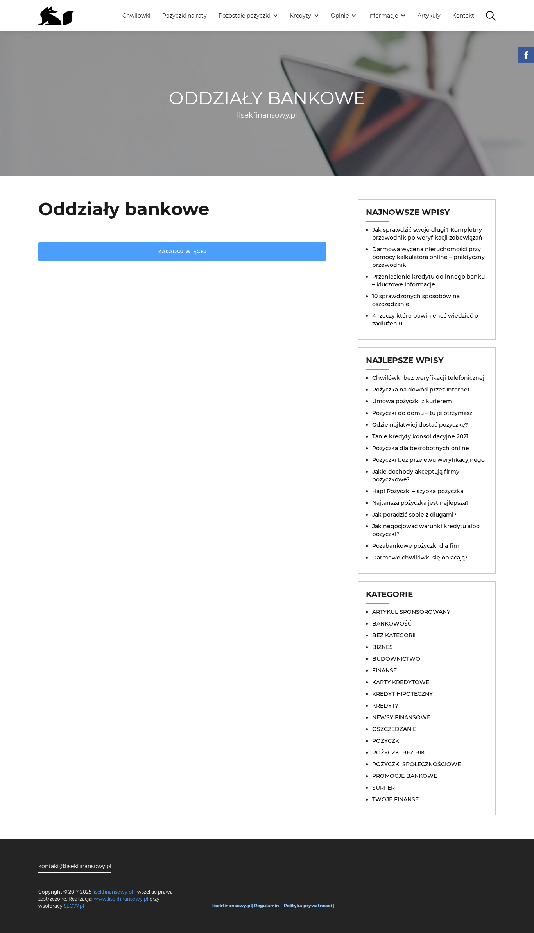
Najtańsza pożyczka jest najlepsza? (420, 502)
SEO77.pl (74, 906)
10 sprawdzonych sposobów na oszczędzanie (416, 300)
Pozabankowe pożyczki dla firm (417, 545)
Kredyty (385, 705)
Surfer (383, 787)
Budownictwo (396, 658)
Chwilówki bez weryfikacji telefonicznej (428, 377)
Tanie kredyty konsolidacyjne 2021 (420, 436)
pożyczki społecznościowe (416, 764)
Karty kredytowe (400, 682)
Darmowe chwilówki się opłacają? (420, 557)
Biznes (382, 647)
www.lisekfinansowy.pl (121, 899)
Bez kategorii (394, 635)
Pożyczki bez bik (398, 752)
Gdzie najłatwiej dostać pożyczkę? (420, 424)
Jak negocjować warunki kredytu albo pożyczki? (426, 530)
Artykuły (429, 15)
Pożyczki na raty (184, 15)
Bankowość (392, 623)
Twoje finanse (395, 799)
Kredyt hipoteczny (402, 693)
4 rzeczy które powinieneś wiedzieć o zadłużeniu (425, 319)
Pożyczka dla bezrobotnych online (420, 448)
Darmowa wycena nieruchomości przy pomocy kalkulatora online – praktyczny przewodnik (428, 257)
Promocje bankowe (404, 775)
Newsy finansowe (401, 717)
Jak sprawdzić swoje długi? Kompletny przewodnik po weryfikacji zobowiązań (427, 233)
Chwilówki (136, 15)
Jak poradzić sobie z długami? (414, 514)
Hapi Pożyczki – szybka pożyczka (417, 491)
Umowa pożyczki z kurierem (412, 401)
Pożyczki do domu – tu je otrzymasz (422, 412)
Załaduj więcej (182, 251)
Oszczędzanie (394, 729)
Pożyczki (386, 740)
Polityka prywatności (308, 905)
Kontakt (463, 15)
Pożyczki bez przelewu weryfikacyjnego (428, 459)
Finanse (384, 670)
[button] (248, 16)
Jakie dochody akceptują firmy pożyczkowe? (415, 475)
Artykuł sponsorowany (411, 611)
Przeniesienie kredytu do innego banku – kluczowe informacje (428, 280)
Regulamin (266, 905)
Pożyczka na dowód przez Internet (421, 389)
